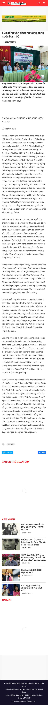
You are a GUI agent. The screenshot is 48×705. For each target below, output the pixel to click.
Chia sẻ (42, 452)
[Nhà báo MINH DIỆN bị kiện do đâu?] (11, 575)
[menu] (3, 3)
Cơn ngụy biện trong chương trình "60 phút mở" (31, 588)
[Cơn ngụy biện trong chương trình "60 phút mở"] (11, 590)
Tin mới (6, 600)
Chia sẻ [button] (9, 452)
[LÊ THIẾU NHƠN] (16, 3)
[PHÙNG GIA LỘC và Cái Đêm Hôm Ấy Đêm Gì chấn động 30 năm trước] (11, 544)
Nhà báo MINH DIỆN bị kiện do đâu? (31, 571)
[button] (38, 3)
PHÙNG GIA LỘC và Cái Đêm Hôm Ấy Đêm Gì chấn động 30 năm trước (33, 542)
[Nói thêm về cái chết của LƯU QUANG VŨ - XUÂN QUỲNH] (11, 529)
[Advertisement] (24, 667)
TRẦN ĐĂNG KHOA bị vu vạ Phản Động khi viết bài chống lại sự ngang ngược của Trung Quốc (33, 557)
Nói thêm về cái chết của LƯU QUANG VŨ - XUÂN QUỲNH (32, 527)
